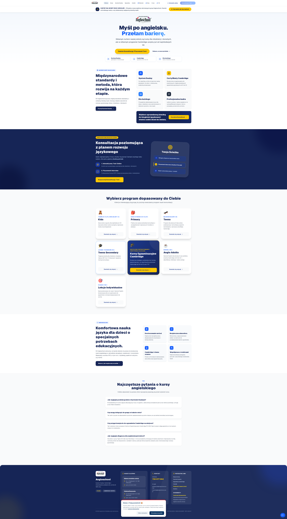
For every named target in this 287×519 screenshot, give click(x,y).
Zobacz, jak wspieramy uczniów (108, 363)
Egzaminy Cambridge (179, 481)
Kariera (175, 489)
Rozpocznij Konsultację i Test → (109, 180)
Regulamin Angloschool (179, 499)
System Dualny (119, 3)
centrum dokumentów (133, 509)
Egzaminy (127, 3)
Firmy (148, 3)
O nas (153, 3)
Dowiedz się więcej (110, 234)
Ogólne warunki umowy (179, 501)
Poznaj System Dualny (105, 108)
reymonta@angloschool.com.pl (159, 490)
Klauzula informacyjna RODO (180, 497)
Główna (106, 3)
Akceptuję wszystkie (157, 513)
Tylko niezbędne (142, 513)
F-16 (159, 3)
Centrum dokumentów (179, 495)
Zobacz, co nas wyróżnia (160, 51)
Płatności (141, 3)
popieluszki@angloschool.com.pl (159, 487)
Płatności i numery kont (180, 486)
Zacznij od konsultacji (178, 117)
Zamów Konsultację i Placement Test (132, 51)
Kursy (111, 3)
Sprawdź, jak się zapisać (181, 9)
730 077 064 (158, 479)
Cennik (134, 3)
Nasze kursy (176, 477)
